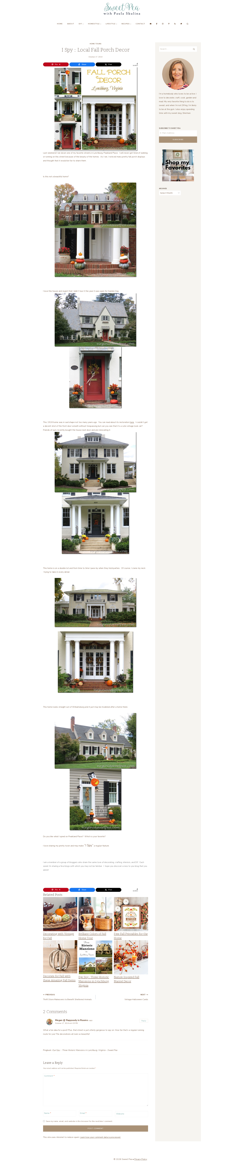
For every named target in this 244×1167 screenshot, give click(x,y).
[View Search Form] (187, 23)
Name (47, 1113)
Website (120, 1114)
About (70, 24)
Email (83, 1113)
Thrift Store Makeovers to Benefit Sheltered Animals (67, 997)
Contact (140, 24)
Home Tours (95, 44)
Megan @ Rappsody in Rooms (71, 1020)
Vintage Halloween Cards (136, 997)
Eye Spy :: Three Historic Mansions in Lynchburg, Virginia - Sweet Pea (84, 1050)
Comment (49, 1076)
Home (60, 24)
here (132, 422)
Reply (143, 1021)
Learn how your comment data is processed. (100, 1137)
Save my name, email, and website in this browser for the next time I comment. (79, 1121)
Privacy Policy (140, 1159)
